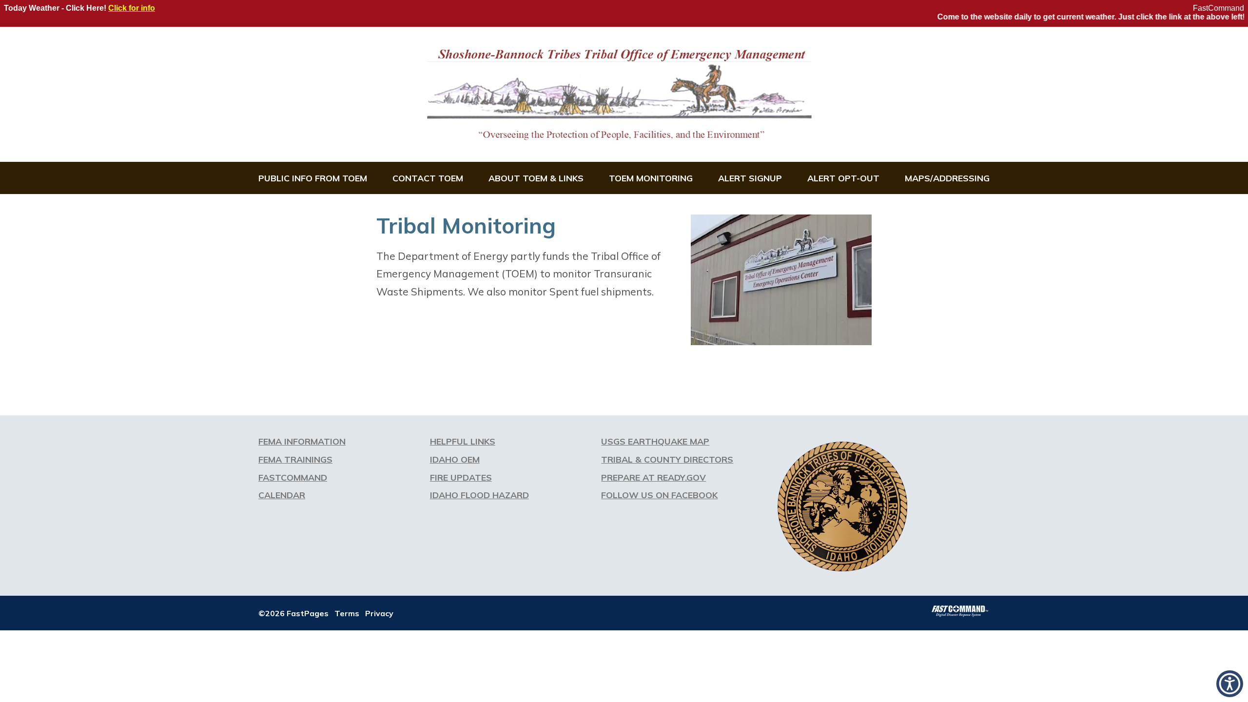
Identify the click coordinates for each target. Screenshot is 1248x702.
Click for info (131, 8)
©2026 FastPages (293, 613)
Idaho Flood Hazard (479, 494)
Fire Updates (461, 477)
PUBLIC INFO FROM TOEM (312, 178)
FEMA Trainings (295, 459)
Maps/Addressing (947, 178)
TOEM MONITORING (651, 178)
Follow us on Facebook (659, 494)
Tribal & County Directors (667, 459)
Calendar (281, 494)
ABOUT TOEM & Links (536, 178)
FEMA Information (302, 441)
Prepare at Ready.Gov (653, 477)
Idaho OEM (455, 459)
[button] (1229, 683)
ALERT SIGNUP (750, 178)
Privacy (379, 613)
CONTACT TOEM (427, 178)
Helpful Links (462, 441)
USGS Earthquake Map (655, 441)
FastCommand (1218, 8)
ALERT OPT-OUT (843, 178)
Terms (346, 613)
